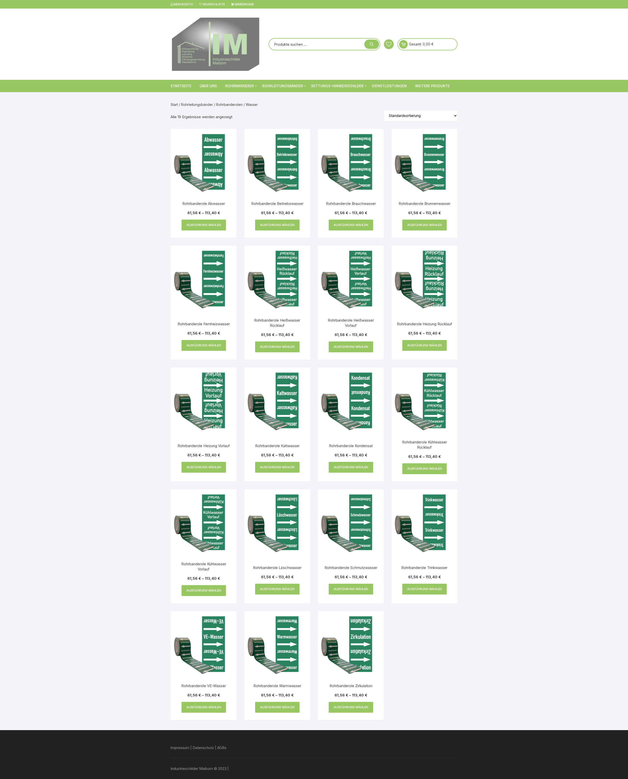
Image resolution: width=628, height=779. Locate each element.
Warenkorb (244, 4)
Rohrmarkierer (239, 86)
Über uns (208, 86)
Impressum (179, 747)
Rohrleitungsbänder (282, 86)
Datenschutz (203, 747)
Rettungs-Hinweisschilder (337, 86)
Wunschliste (213, 4)
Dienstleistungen (389, 86)
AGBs (221, 747)
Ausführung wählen (203, 225)
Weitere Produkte (432, 86)
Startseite (180, 86)
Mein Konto (183, 4)
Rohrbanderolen (229, 104)
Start (174, 104)
